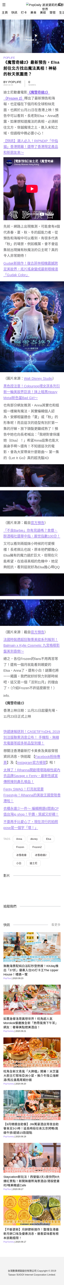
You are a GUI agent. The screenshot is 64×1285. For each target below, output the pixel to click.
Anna (19, 838)
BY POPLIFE (12, 82)
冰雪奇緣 (21, 855)
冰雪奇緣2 (40, 855)
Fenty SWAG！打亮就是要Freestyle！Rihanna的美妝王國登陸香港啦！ (32, 795)
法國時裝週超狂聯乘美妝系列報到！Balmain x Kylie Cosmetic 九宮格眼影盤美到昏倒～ (31, 645)
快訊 (14, 12)
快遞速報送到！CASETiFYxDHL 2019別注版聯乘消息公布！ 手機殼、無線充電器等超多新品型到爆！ (31, 737)
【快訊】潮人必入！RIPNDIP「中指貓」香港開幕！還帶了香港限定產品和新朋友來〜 (30, 147)
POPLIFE (9, 57)
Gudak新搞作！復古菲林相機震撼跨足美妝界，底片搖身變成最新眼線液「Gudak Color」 (30, 269)
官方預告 (37, 523)
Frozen (20, 847)
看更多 (56, 924)
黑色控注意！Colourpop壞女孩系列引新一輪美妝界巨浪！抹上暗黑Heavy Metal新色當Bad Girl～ (31, 392)
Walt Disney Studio (38, 378)
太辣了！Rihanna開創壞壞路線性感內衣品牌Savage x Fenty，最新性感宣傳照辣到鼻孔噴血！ (31, 776)
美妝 (43, 12)
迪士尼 (33, 863)
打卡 (24, 12)
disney (34, 838)
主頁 (5, 12)
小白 (18, 863)
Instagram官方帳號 (31, 762)
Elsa (48, 838)
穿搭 (52, 12)
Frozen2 (37, 847)
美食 (33, 12)
